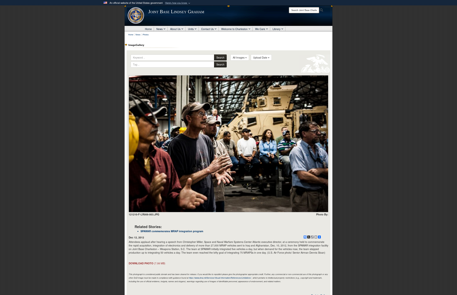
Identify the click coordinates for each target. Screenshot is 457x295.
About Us (175, 29)
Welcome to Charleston (234, 29)
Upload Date (260, 57)
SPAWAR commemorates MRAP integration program (171, 231)
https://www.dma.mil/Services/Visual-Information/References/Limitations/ (220, 277)
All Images (239, 57)
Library (276, 29)
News (159, 29)
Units (191, 29)
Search (220, 57)
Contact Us (207, 29)
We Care (260, 29)
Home (148, 29)
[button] (178, 3)
